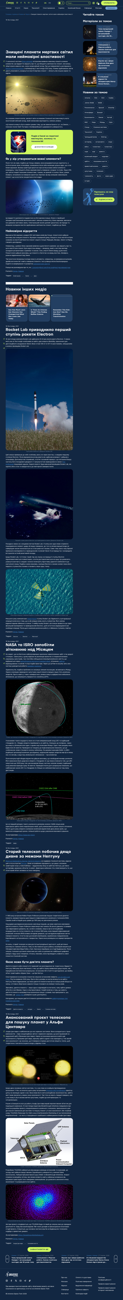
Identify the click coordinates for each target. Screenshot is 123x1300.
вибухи (62, 661)
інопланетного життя (41, 264)
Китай (109, 117)
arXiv (7, 940)
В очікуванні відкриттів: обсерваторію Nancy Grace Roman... (106, 80)
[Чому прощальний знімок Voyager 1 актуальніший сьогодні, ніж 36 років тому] (89, 32)
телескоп (99, 171)
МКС (86, 122)
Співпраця (88, 8)
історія (87, 181)
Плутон (24, 863)
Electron (15, 636)
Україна (61, 8)
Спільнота (109, 3)
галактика (108, 147)
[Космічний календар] (93, 3)
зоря (86, 151)
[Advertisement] (39, 37)
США (110, 122)
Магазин (98, 8)
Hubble (111, 98)
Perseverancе (89, 108)
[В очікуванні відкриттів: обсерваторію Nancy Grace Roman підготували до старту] (89, 80)
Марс (94, 122)
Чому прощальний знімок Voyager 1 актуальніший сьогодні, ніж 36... (105, 32)
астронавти (99, 142)
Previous (7, 1259)
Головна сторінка (11, 14)
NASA (14, 843)
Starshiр (111, 108)
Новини (8, 8)
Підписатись (106, 199)
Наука (26, 8)
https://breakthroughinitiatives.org (30, 1235)
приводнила (31, 619)
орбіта (87, 161)
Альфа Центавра (18, 1243)
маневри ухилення (34, 666)
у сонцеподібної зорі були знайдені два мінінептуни (50, 267)
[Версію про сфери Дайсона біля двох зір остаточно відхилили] (89, 64)
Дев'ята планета (18, 1009)
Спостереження (49, 8)
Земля (27, 276)
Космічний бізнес (74, 8)
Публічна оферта (82, 1289)
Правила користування (106, 1284)
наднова (105, 156)
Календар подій (81, 1294)
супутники (88, 171)
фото (99, 176)
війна (87, 147)
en (50, 3)
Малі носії (35, 636)
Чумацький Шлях (91, 137)
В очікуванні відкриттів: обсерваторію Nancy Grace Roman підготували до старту (98, 1260)
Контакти (64, 1294)
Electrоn (25, 636)
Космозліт (111, 8)
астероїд (88, 142)
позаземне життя (33, 1243)
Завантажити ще (39, 1249)
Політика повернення (84, 1281)
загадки (30, 1009)
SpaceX (101, 108)
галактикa (96, 147)
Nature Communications (14, 68)
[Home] (10, 3)
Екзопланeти (89, 117)
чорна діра (20, 995)
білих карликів (27, 61)
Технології (35, 8)
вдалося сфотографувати (56, 1090)
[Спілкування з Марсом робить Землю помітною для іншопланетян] (89, 48)
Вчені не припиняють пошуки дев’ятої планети (23, 861)
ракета (105, 166)
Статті (17, 8)
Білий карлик (16, 276)
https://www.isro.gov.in (26, 835)
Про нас (64, 1277)
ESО (103, 98)
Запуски (101, 75)
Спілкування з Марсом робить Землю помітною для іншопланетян (107, 48)
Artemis (87, 98)
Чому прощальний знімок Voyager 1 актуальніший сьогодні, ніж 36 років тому (23, 1260)
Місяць (102, 122)
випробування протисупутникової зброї (35, 661)
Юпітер (104, 137)
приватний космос (91, 166)
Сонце (87, 127)
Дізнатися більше (44, 147)
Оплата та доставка (83, 1277)
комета (102, 151)
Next (115, 1259)
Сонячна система (50, 1009)
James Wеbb (89, 103)
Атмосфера (89, 112)
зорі (93, 151)
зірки (35, 276)
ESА (95, 98)
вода (110, 142)
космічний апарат (91, 156)
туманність (89, 176)
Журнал (64, 1285)
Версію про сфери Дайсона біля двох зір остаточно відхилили (106, 64)
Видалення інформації (84, 1285)
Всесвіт (100, 112)
